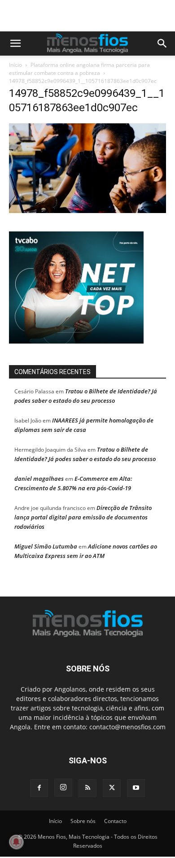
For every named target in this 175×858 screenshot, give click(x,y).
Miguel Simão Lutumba (45, 546)
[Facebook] (39, 788)
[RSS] (87, 788)
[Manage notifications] (16, 842)
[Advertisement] (92, 15)
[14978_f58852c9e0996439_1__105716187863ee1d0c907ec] (87, 210)
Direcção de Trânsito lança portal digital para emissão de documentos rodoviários (83, 517)
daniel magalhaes (39, 479)
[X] (112, 788)
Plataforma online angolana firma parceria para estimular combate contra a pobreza (79, 69)
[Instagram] (63, 788)
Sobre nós (83, 821)
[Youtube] (136, 788)
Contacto (115, 821)
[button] (15, 43)
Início (15, 65)
